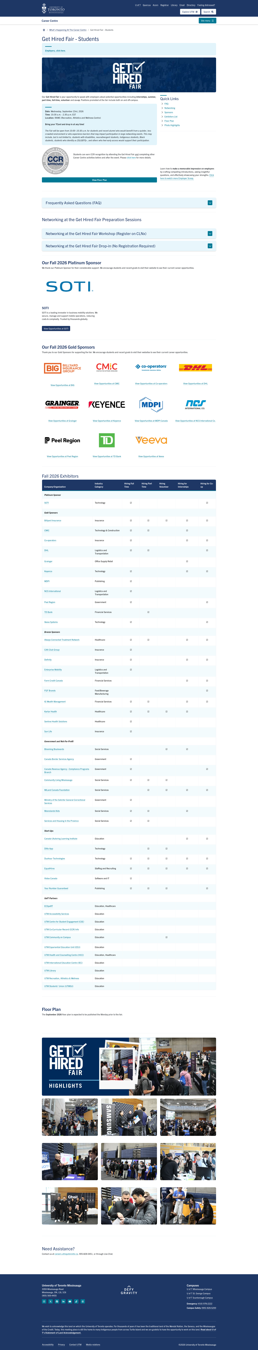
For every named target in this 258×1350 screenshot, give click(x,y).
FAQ (166, 103)
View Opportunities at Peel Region (62, 456)
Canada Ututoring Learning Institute (60, 838)
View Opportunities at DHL (195, 383)
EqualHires (49, 868)
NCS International (52, 591)
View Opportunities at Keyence (107, 420)
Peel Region (49, 602)
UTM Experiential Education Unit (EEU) (62, 947)
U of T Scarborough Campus (200, 1297)
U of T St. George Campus (198, 1293)
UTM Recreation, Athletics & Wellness (61, 978)
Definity (47, 659)
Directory (191, 5)
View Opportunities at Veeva (151, 456)
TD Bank (48, 612)
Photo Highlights (172, 125)
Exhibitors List (170, 116)
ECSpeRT (48, 906)
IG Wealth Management (55, 701)
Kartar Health (50, 711)
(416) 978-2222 (205, 1303)
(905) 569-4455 (49, 1295)
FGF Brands (49, 690)
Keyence (48, 571)
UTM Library (50, 970)
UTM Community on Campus (57, 937)
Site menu (206, 20)
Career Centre (50, 20)
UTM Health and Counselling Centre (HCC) (64, 955)
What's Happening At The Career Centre (67, 29)
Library (174, 5)
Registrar (164, 5)
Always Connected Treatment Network (61, 639)
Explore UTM (188, 11)
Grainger (48, 561)
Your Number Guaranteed (56, 888)
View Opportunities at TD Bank (107, 456)
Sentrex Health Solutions (55, 721)
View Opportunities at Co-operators (151, 383)
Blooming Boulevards (54, 749)
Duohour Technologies (54, 858)
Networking (169, 108)
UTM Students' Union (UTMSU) (58, 986)
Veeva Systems (51, 622)
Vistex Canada (50, 878)
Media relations (93, 1344)
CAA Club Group (52, 649)
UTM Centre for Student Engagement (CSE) (64, 921)
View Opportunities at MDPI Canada (151, 420)
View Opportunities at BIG (62, 385)
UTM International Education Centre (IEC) (63, 962)
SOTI (46, 502)
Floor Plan (169, 120)
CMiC (46, 530)
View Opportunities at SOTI (56, 328)
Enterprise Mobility (53, 669)
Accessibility (47, 1344)
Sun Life (48, 731)
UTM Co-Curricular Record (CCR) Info (61, 929)
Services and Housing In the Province (61, 820)
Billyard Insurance (52, 520)
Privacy (61, 1344)
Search (207, 11)
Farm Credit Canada (53, 680)
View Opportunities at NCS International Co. (195, 420)
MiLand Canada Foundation (57, 790)
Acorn (155, 5)
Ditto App (48, 848)
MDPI (46, 581)
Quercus (147, 5)
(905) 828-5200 (208, 1307)
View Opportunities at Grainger (62, 420)
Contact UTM (75, 1344)
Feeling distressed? (206, 5)
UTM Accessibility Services (56, 913)
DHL (46, 550)
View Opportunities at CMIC (106, 383)
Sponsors (168, 112)
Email (182, 5)
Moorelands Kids (52, 810)
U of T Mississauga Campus (199, 1289)
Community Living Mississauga (58, 780)
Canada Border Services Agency (59, 759)
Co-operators (50, 540)
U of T (138, 5)
